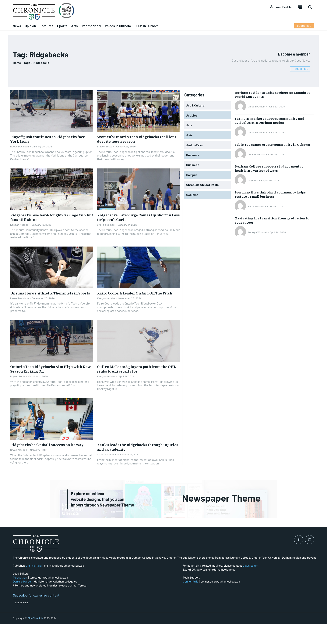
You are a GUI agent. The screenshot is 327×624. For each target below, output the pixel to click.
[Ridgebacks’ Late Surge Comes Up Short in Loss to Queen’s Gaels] (138, 189)
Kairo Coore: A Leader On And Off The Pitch (134, 292)
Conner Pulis (190, 581)
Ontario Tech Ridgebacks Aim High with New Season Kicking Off (50, 368)
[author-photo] (241, 106)
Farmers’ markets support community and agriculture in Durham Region (269, 120)
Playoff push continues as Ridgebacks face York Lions (47, 138)
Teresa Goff (20, 577)
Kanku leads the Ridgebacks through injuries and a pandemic (137, 446)
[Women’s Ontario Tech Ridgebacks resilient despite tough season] (138, 111)
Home (17, 62)
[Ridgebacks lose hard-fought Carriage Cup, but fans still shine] (51, 189)
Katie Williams (256, 206)
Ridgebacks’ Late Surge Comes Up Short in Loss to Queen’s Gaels (138, 217)
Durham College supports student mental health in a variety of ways (269, 168)
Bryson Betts (104, 146)
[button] (310, 7)
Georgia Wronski (257, 232)
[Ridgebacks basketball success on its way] (51, 419)
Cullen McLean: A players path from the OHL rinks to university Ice (136, 368)
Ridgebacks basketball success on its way (46, 444)
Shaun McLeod (18, 449)
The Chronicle (35, 618)
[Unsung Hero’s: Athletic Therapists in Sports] (51, 267)
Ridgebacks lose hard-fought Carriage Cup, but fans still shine (51, 217)
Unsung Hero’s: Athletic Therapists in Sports (50, 292)
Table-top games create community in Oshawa (272, 144)
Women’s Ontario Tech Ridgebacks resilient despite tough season (136, 138)
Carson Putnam (256, 106)
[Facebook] (298, 539)
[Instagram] (309, 539)
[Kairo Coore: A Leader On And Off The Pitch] (138, 267)
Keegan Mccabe (19, 224)
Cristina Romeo (106, 224)
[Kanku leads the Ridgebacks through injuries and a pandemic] (138, 419)
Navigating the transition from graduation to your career (272, 220)
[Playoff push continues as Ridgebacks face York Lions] (51, 111)
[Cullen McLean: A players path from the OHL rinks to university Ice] (138, 341)
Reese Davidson (19, 146)
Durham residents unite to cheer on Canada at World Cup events (272, 94)
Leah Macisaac (256, 154)
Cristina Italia (34, 565)
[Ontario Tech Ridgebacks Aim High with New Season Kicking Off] (51, 341)
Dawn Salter (250, 565)
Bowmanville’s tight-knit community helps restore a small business (270, 194)
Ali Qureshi (254, 180)
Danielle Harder (22, 581)
